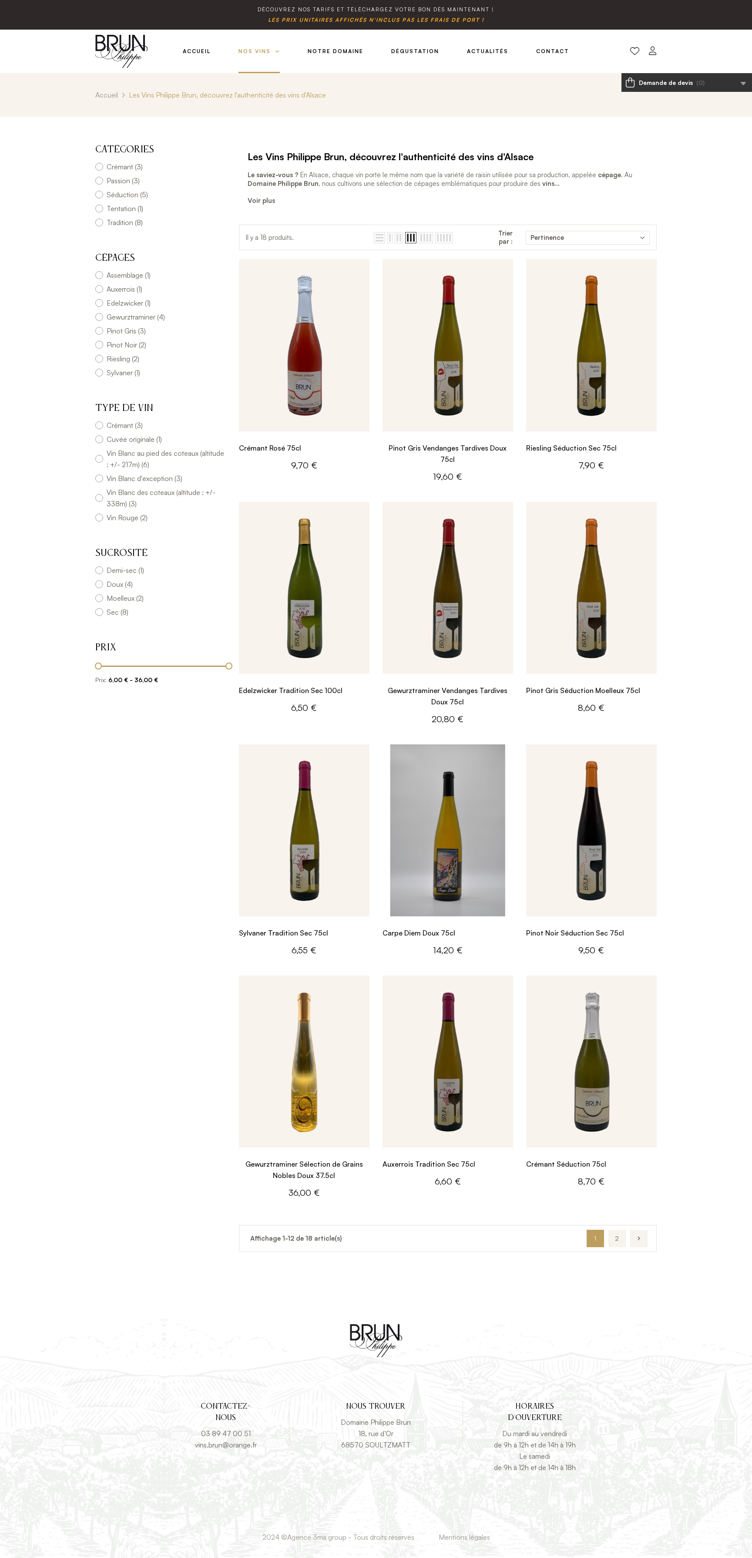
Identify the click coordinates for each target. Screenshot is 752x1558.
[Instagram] (385, 1516)
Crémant (125, 166)
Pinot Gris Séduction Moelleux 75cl (583, 690)
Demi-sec (125, 570)
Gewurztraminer (136, 317)
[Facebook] (367, 1516)
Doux (120, 584)
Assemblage (129, 275)
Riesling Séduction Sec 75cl (571, 448)
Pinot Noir (126, 344)
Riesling (123, 358)
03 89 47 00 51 (226, 1433)
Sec (117, 612)
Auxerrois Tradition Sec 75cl (429, 1164)
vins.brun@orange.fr (226, 1444)
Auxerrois (124, 289)
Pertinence (547, 237)
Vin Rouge (127, 517)
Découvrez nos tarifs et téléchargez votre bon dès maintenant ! (376, 9)
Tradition (125, 222)
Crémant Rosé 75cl (270, 448)
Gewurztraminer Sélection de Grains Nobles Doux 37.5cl (304, 1170)
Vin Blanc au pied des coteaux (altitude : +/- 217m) (165, 459)
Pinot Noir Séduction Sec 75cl (575, 933)
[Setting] (653, 51)
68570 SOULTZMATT (375, 1444)
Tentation (125, 208)
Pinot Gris (126, 330)
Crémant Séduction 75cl (566, 1164)
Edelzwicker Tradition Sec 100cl (290, 690)
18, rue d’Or (376, 1433)
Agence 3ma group (316, 1537)
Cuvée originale (134, 439)
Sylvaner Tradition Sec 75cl (283, 933)
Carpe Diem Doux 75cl (419, 933)
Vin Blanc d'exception (144, 478)
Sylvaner (123, 372)
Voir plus (261, 200)
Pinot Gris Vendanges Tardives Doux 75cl (448, 454)
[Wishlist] (634, 51)
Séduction (127, 194)
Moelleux (125, 598)
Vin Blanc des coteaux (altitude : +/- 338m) (161, 498)
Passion (123, 180)
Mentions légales (464, 1537)
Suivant (639, 1238)
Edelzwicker (129, 303)
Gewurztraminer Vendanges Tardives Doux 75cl (447, 696)
